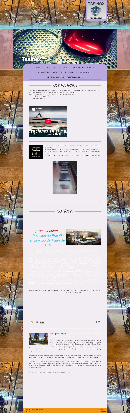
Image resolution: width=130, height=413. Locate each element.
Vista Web (103, 411)
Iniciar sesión (103, 409)
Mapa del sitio (39, 409)
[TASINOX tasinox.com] (65, 177)
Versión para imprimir (30, 409)
